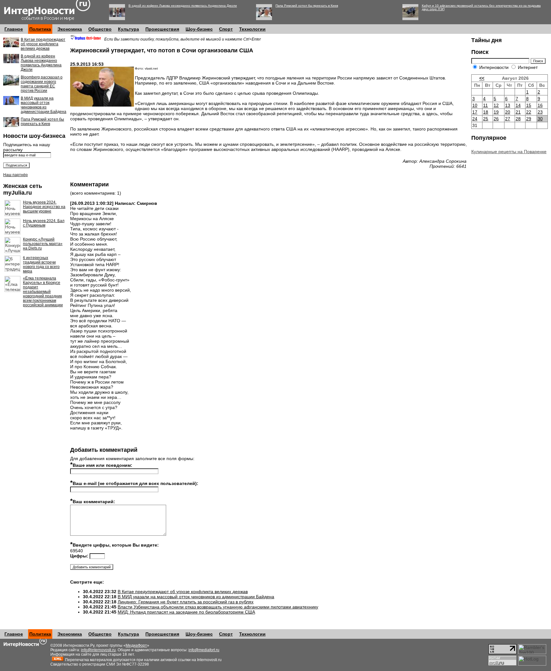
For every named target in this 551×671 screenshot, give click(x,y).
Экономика (69, 29)
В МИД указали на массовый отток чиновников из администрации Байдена (43, 105)
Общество (100, 29)
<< (481, 78)
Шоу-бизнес (199, 29)
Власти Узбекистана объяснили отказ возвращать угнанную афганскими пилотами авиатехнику (218, 606)
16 (540, 105)
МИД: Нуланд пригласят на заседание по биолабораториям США (186, 612)
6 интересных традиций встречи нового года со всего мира (41, 264)
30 (540, 118)
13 (507, 105)
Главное (13, 29)
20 (507, 112)
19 (496, 112)
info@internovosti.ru (98, 650)
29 (528, 118)
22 (528, 112)
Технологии (252, 29)
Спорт (226, 29)
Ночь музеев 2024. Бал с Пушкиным (43, 223)
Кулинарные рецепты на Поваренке (509, 151)
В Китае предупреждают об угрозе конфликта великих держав (43, 44)
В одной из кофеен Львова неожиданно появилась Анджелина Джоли (183, 5)
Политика (40, 29)
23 (540, 112)
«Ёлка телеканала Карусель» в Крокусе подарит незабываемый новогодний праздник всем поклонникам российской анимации (43, 291)
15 (528, 105)
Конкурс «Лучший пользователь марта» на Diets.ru (42, 243)
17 (474, 112)
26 (496, 118)
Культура (128, 29)
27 (507, 118)
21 (518, 112)
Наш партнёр (15, 175)
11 (485, 105)
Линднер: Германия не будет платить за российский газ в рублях (185, 601)
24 (474, 118)
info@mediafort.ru (203, 650)
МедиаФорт (136, 645)
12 (496, 105)
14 (518, 105)
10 (474, 105)
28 (518, 118)
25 (485, 118)
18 (485, 112)
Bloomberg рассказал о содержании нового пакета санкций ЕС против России (41, 84)
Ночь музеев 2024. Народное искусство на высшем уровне (44, 206)
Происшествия (162, 29)
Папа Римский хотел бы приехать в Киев (307, 5)
